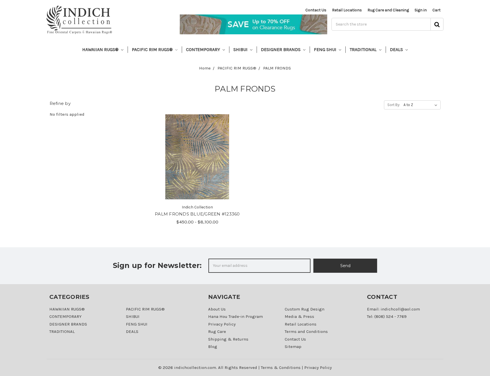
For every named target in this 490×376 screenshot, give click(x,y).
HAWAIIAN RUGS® (101, 49)
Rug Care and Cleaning (388, 10)
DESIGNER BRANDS (281, 49)
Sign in (421, 10)
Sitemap (293, 346)
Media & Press (299, 316)
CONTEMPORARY (203, 49)
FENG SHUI (325, 49)
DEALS (397, 49)
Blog (212, 346)
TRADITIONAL (364, 49)
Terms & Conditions (281, 367)
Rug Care (217, 331)
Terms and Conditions (306, 331)
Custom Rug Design (304, 309)
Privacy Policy (222, 324)
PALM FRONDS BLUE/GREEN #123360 (197, 214)
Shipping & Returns (228, 339)
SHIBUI (241, 49)
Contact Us (315, 10)
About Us (217, 309)
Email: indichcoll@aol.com (393, 309)
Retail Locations (347, 10)
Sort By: (393, 105)
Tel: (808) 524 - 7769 (387, 316)
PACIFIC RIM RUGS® (153, 49)
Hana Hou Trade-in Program (235, 316)
